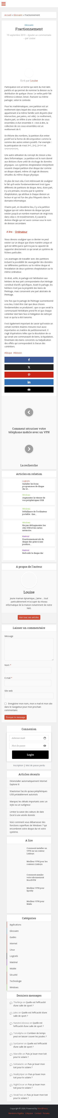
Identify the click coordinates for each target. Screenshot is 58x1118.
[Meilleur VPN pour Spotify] (18, 892)
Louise (32, 38)
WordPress (43, 1108)
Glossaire (17, 15)
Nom (7, 665)
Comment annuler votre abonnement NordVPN (35, 877)
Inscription (18, 765)
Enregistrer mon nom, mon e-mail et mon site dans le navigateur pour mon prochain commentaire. (28, 707)
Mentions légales (16, 1113)
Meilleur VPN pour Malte (35, 902)
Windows (26, 495)
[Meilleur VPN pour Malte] (18, 905)
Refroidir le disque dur (32, 553)
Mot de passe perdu (35, 765)
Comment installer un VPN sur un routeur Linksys (37, 851)
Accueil (7, 15)
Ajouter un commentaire (39, 35)
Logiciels (26, 481)
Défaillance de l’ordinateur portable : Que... (34, 512)
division (18, 352)
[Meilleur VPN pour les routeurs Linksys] (18, 865)
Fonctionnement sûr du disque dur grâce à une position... (33, 542)
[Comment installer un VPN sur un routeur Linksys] (18, 852)
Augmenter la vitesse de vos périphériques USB (33, 499)
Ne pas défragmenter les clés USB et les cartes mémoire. (34, 528)
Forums (46, 1113)
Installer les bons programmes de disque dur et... (33, 486)
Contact (38, 1113)
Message (8, 636)
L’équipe (29, 1113)
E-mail (8, 677)
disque (9, 352)
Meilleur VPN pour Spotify (35, 889)
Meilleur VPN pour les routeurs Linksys (37, 862)
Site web (8, 690)
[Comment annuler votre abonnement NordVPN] (18, 878)
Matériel (25, 536)
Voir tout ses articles (29, 617)
